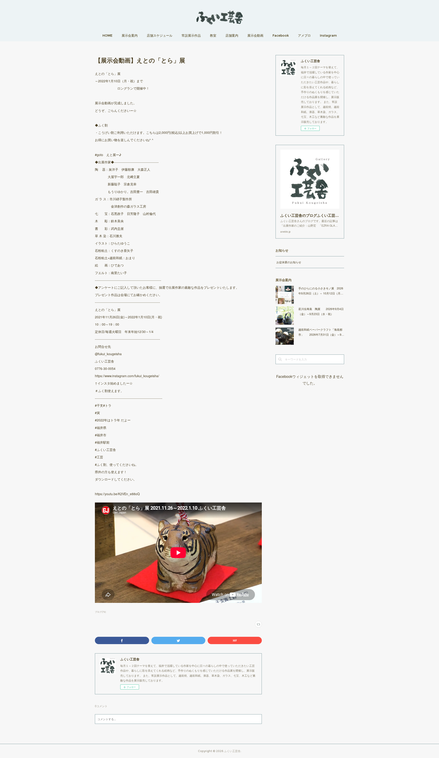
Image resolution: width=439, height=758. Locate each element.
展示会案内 (130, 35)
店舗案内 (231, 35)
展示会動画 (255, 35)
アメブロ (304, 35)
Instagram (328, 35)
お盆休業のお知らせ (288, 262)
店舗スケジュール (159, 35)
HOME (107, 35)
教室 (213, 35)
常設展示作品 (191, 35)
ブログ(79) (100, 611)
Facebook (281, 35)
